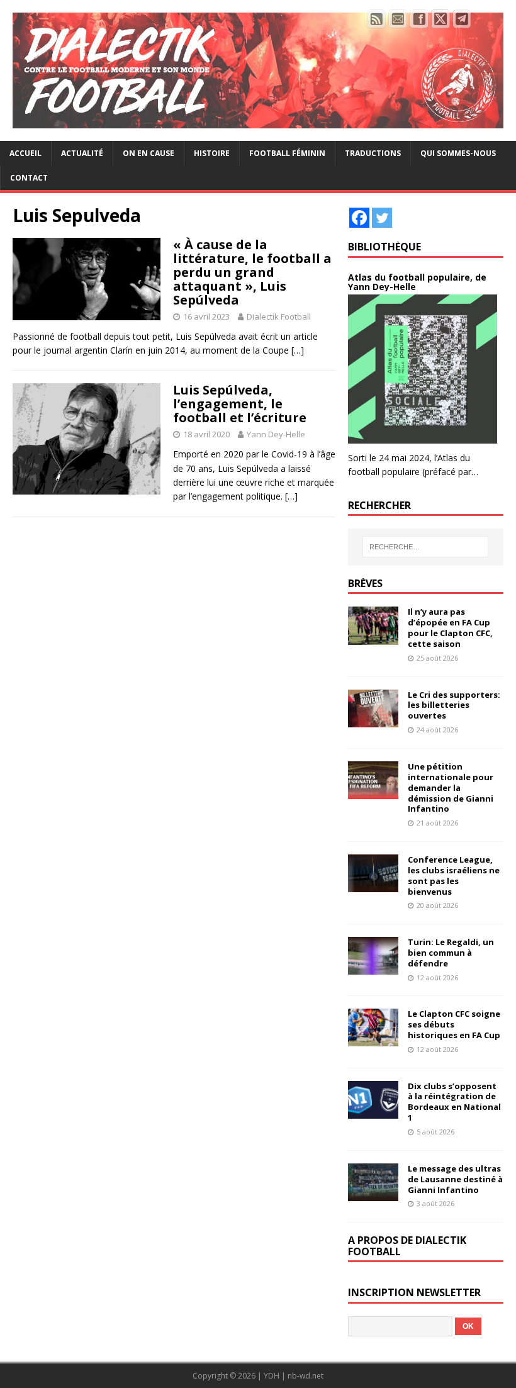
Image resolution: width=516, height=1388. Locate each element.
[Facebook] (359, 218)
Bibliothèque (384, 247)
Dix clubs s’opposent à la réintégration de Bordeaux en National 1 (454, 1102)
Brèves (365, 583)
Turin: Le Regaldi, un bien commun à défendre (451, 952)
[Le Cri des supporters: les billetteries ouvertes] (373, 719)
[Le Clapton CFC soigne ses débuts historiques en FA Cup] (373, 1039)
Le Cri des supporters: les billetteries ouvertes (454, 705)
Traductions (373, 153)
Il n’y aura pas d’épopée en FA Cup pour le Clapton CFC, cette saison (450, 627)
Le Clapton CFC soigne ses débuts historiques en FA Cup (454, 1024)
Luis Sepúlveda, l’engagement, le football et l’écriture (239, 403)
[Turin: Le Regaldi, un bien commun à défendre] (373, 967)
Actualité (82, 153)
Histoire (212, 153)
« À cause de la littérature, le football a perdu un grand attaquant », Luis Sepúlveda (252, 272)
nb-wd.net (305, 1375)
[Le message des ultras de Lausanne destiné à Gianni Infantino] (373, 1193)
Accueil (25, 153)
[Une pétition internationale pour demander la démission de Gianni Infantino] (373, 792)
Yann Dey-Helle (276, 434)
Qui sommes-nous (458, 153)
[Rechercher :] (425, 546)
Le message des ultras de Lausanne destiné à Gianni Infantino (455, 1179)
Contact (29, 177)
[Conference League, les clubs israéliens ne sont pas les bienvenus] (373, 885)
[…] (297, 350)
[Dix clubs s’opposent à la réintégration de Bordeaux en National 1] (373, 1111)
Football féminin (287, 153)
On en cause (148, 153)
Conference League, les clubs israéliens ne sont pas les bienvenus (454, 875)
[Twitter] (382, 218)
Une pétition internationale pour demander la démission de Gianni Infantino (450, 788)
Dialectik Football (279, 316)
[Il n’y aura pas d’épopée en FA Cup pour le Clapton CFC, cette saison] (373, 637)
